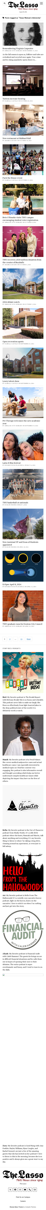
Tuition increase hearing (14, 98)
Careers (23, 1201)
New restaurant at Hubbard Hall (17, 138)
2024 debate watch (11, 302)
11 (21, 639)
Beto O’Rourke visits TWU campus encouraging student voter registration (20, 218)
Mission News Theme (16, 1207)
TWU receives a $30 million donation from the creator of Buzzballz (22, 261)
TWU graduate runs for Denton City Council (22, 624)
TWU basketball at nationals (15, 502)
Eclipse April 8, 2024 (12, 584)
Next (29, 639)
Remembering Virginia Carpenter (18, 48)
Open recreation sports (13, 341)
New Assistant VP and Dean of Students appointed (20, 543)
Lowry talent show (11, 381)
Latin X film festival (12, 463)
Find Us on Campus (23, 1197)
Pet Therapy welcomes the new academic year (21, 422)
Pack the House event (12, 177)
